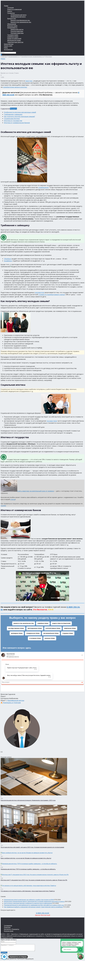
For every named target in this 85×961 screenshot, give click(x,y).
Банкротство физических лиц (20, 20)
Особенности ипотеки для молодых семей (20, 112)
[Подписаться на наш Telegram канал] (4, 956)
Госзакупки (11, 13)
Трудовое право (12, 35)
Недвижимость (12, 28)
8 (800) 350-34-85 (42, 913)
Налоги (9, 11)
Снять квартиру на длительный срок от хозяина (35, 491)
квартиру (28, 81)
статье (12, 499)
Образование (11, 24)
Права (6, 6)
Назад (3, 59)
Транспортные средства (15, 42)
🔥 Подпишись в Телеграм (11, 703)
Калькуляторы (8, 44)
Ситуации (10, 7)
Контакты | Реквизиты (11, 929)
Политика (7, 927)
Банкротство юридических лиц (21, 22)
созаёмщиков (43, 187)
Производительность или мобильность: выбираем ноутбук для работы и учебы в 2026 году (34, 905)
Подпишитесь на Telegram (18, 957)
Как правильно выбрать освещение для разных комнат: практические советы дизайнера (33, 907)
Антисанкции (8, 49)
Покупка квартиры (17, 31)
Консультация (8, 931)
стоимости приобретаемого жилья (51, 295)
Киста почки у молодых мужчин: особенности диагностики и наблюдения (28, 903)
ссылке (3, 506)
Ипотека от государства (13, 121)
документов (39, 292)
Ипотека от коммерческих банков (17, 123)
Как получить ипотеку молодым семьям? (19, 116)
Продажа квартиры (17, 33)
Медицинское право (14, 40)
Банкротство (11, 18)
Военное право (12, 26)
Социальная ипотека (12, 119)
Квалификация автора (15, 700)
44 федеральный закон (18, 17)
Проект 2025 (8, 46)
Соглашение (8, 925)
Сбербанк (8, 259)
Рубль (6, 48)
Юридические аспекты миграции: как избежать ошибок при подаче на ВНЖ (29, 900)
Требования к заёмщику (13, 114)
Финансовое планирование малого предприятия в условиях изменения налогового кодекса (34, 901)
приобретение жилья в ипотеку (15, 87)
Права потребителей (14, 38)
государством (52, 421)
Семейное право (12, 37)
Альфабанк (8, 261)
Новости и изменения (14, 9)
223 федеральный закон (18, 15)
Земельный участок (17, 29)
